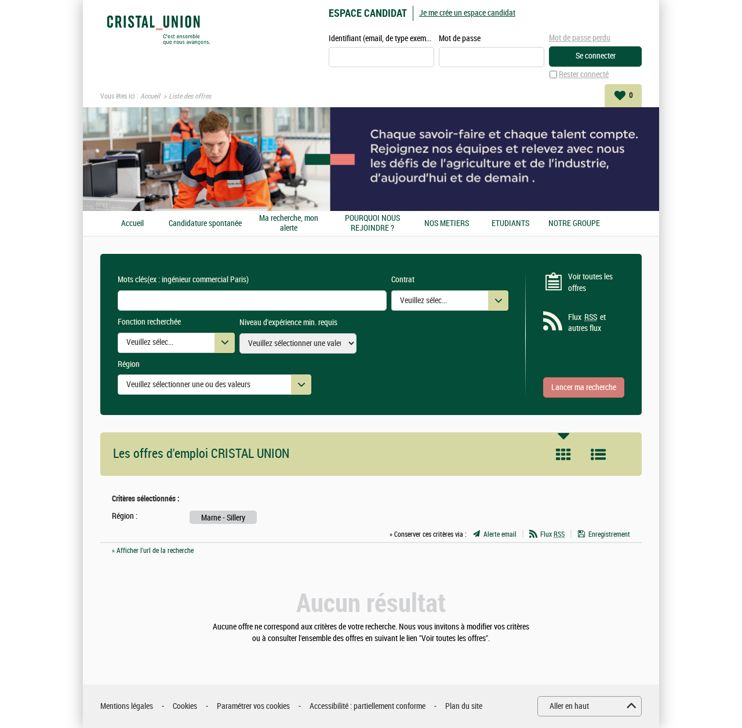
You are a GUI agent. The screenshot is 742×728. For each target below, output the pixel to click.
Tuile (563, 454)
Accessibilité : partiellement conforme (367, 706)
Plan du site (463, 706)
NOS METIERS (446, 223)
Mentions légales (126, 706)
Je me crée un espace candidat (467, 13)
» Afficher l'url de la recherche (153, 551)
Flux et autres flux (587, 323)
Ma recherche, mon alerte (288, 223)
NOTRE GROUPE (574, 223)
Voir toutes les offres (590, 282)
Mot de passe (460, 38)
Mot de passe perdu (579, 38)
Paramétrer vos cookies (253, 706)
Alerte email (500, 534)
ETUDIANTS (510, 223)
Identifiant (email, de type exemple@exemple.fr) (381, 38)
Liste (598, 454)
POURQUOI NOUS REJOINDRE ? (372, 223)
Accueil (150, 96)
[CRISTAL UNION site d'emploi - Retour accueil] (158, 30)
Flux (552, 534)
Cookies (185, 706)
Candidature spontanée (205, 223)
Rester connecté (584, 74)
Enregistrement (609, 534)
